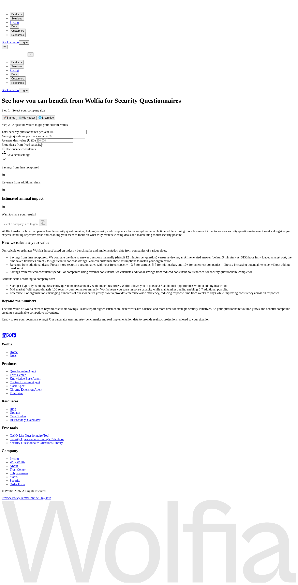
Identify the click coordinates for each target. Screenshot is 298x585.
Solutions (16, 18)
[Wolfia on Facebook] (13, 336)
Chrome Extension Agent (26, 389)
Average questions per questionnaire (25, 136)
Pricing (14, 22)
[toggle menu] (5, 47)
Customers (17, 30)
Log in (24, 42)
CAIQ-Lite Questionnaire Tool (29, 435)
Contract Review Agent (25, 382)
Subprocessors (19, 473)
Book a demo (10, 42)
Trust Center (18, 375)
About (14, 466)
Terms (24, 498)
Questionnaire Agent (23, 371)
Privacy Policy (11, 498)
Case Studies (18, 416)
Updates (15, 412)
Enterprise (16, 393)
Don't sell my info (39, 498)
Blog (13, 409)
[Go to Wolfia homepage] (15, 7)
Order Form (17, 484)
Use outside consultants (21, 149)
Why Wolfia (17, 462)
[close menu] (30, 54)
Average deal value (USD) (19, 140)
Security (15, 480)
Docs (14, 26)
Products (16, 14)
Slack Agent (17, 386)
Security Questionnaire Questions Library (36, 443)
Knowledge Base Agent (25, 378)
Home (14, 352)
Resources (17, 34)
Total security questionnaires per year (25, 132)
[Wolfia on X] (8, 336)
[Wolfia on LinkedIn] (4, 336)
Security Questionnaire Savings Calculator (37, 439)
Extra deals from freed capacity (21, 144)
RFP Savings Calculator (25, 420)
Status (13, 477)
